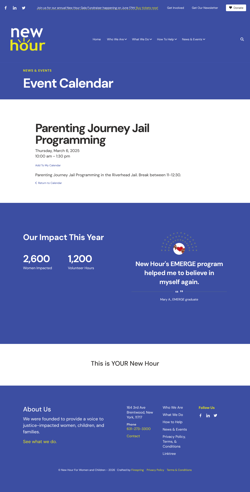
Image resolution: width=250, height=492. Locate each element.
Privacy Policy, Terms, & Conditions (174, 441)
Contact (133, 436)
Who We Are (115, 39)
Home (97, 39)
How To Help (165, 39)
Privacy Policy (155, 470)
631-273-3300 (139, 428)
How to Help (172, 422)
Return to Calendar (50, 183)
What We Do (140, 39)
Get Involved (175, 8)
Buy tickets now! (147, 8)
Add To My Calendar (48, 165)
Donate (238, 8)
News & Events (192, 39)
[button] (242, 39)
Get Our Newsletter (205, 8)
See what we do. (40, 442)
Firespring (137, 470)
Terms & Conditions (179, 470)
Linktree (169, 453)
